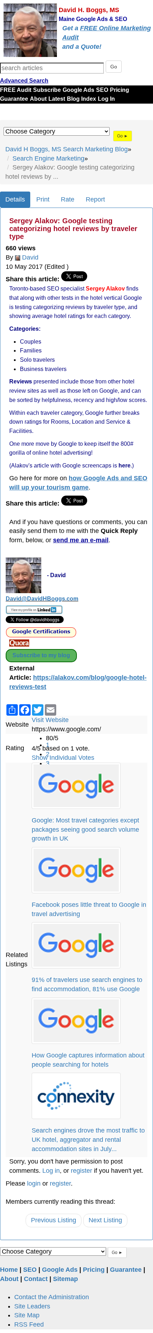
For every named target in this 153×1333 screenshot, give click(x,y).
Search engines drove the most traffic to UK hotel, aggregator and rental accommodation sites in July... (88, 1139)
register (81, 1170)
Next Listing (105, 1220)
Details (15, 199)
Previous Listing (53, 1220)
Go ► (122, 136)
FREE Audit (15, 90)
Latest (56, 99)
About (38, 99)
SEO (102, 90)
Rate (67, 199)
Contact (36, 1278)
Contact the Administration (51, 1297)
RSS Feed (29, 1324)
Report (95, 199)
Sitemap (65, 1278)
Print (42, 199)
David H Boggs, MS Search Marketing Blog (66, 149)
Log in (51, 1170)
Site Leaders (32, 1306)
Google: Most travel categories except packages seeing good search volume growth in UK (85, 829)
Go (113, 66)
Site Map (26, 1315)
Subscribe (47, 90)
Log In (106, 99)
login (34, 1183)
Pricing (119, 90)
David (30, 257)
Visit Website (50, 719)
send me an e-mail (81, 540)
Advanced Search (24, 81)
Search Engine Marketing (48, 158)
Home (9, 1269)
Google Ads (78, 90)
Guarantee (14, 99)
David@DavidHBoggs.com (42, 599)
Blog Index (81, 99)
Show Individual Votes (63, 757)
